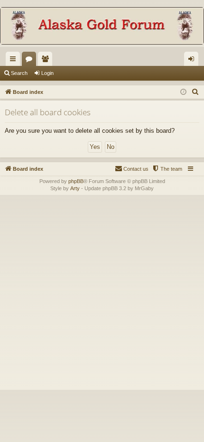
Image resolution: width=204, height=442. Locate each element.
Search (19, 73)
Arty (75, 188)
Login (47, 73)
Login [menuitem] (193, 60)
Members (47, 60)
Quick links (14, 60)
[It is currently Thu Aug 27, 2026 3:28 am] (183, 92)
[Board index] (102, 26)
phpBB (75, 181)
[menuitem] (195, 92)
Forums (31, 60)
